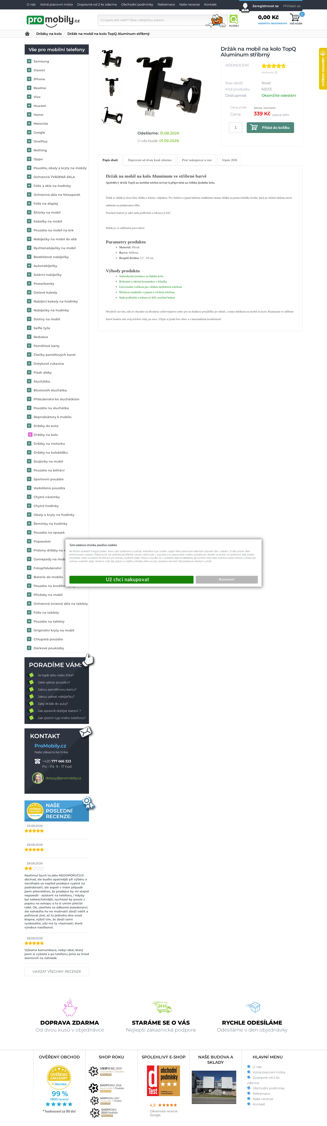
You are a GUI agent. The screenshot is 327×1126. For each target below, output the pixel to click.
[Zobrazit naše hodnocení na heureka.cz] (59, 1112)
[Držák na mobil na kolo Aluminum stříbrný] (172, 87)
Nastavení (226, 579)
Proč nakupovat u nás (197, 160)
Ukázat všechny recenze (56, 971)
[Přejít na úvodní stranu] (53, 21)
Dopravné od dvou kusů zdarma (150, 160)
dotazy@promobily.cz (63, 778)
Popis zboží (110, 160)
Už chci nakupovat (131, 580)
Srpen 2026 (229, 160)
